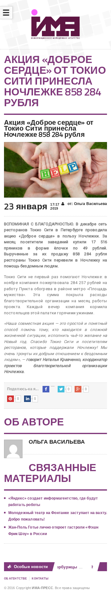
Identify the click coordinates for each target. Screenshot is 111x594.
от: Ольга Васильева (87, 204)
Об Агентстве (15, 578)
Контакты (40, 578)
